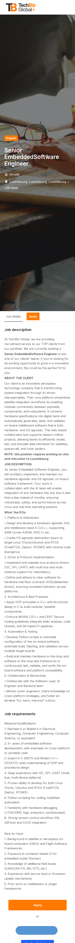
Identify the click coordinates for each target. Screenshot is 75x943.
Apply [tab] (33, 316)
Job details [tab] (13, 316)
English (11, 138)
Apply (37, 905)
